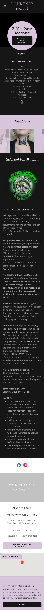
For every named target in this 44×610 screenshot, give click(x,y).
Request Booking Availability (22, 545)
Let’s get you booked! (22, 40)
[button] (6, 6)
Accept (22, 604)
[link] (22, 6)
